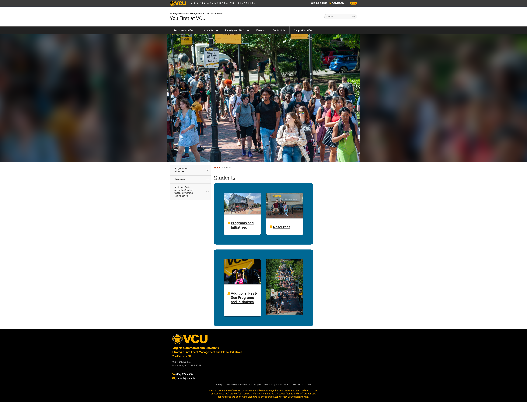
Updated (296, 384)
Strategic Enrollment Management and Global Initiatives (196, 13)
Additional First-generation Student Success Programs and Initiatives (183, 191)
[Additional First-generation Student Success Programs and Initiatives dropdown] (207, 192)
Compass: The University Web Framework (271, 384)
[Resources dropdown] (207, 179)
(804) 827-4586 (184, 374)
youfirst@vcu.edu (185, 378)
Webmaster (245, 384)
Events (260, 30)
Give (353, 3)
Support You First (303, 30)
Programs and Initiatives (181, 170)
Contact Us (279, 30)
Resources (179, 179)
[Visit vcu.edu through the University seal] (215, 340)
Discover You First (184, 30)
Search (329, 16)
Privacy (219, 384)
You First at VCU (187, 18)
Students (208, 30)
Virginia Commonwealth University (223, 3)
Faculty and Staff (234, 30)
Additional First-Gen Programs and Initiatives (244, 297)
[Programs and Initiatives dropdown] (207, 170)
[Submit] (354, 17)
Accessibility (231, 384)
